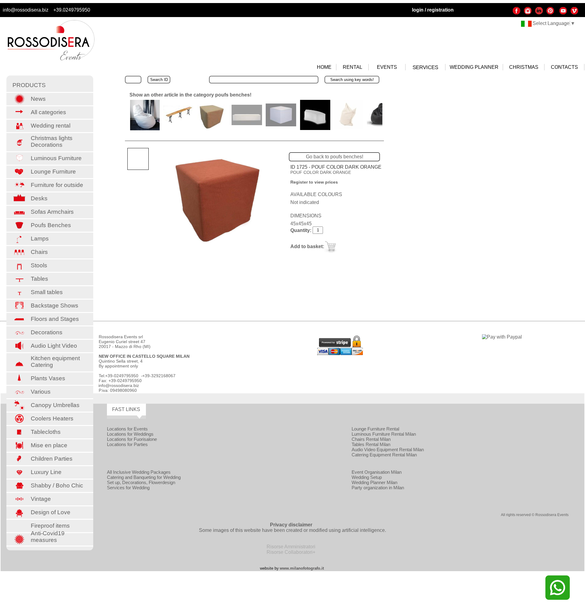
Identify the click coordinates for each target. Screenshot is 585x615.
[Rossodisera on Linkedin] (539, 13)
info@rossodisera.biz (25, 9)
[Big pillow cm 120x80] (348, 128)
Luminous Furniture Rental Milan (384, 434)
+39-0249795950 (121, 375)
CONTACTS (564, 67)
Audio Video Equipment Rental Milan (388, 449)
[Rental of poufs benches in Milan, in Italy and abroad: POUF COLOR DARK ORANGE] (217, 200)
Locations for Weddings (130, 434)
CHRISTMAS (523, 67)
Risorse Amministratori (291, 546)
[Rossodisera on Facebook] (516, 13)
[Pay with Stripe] (340, 353)
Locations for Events (127, 428)
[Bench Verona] (247, 123)
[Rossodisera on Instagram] (527, 13)
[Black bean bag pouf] (382, 125)
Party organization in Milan (378, 487)
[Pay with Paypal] (502, 336)
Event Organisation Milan (377, 472)
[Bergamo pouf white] (281, 124)
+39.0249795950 (71, 9)
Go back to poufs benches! (334, 156)
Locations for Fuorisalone (132, 439)
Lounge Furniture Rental (375, 428)
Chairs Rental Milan (371, 439)
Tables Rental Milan (371, 444)
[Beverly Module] (315, 128)
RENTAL (352, 67)
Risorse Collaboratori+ (291, 552)
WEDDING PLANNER (474, 67)
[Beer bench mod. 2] (178, 122)
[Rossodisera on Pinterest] (550, 13)
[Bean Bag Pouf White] (145, 128)
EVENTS (387, 67)
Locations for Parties (127, 444)
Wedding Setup (367, 477)
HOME (324, 67)
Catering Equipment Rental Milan (384, 454)
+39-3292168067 (159, 375)
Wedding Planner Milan (374, 482)
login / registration (433, 9)
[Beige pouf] (212, 128)
